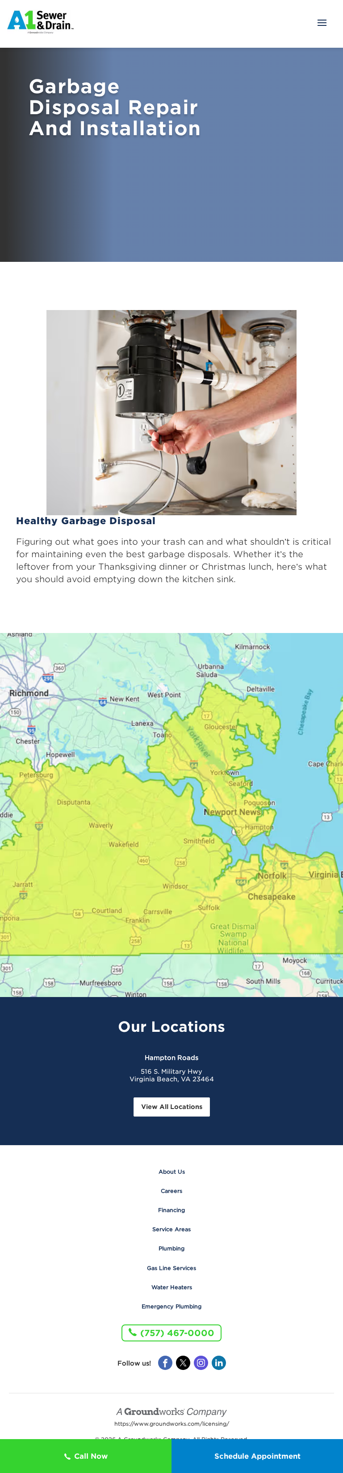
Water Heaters (171, 1287)
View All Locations (171, 1106)
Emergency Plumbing (171, 1306)
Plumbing (171, 1248)
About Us (172, 1171)
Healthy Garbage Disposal (86, 520)
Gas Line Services (171, 1268)
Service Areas (171, 1229)
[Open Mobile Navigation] (322, 24)
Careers (171, 1191)
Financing (171, 1210)
